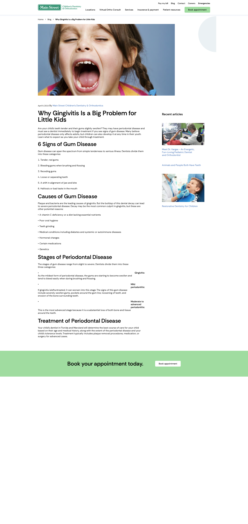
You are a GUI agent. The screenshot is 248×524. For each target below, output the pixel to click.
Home (40, 19)
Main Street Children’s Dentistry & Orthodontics (78, 105)
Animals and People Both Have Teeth (181, 165)
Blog (49, 19)
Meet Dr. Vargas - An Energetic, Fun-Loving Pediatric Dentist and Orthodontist (178, 152)
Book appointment (168, 363)
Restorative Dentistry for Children (180, 206)
